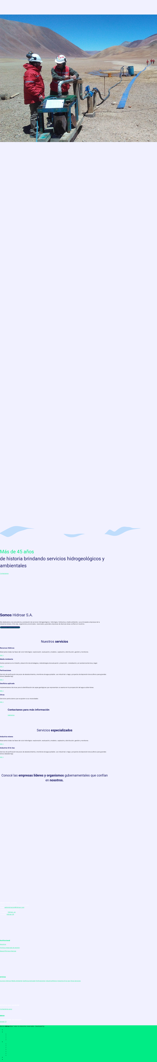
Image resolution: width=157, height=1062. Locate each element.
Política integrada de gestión (10, 948)
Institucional (8, 1032)
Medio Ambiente (16, 981)
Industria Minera (51, 981)
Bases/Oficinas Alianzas (8, 951)
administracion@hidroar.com (14, 907)
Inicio (5, 1030)
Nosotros (3, 944)
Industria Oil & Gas (63, 981)
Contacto (7, 1059)
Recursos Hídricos (13, 1044)
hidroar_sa (11, 912)
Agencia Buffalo (50, 1026)
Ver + (2, 655)
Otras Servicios (75, 981)
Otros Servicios (12, 1055)
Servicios (7, 1042)
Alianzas (10, 1040)
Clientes (6, 1057)
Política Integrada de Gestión (17, 1036)
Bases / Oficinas (12, 1038)
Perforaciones (40, 981)
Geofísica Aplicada (29, 981)
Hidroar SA (10, 914)
